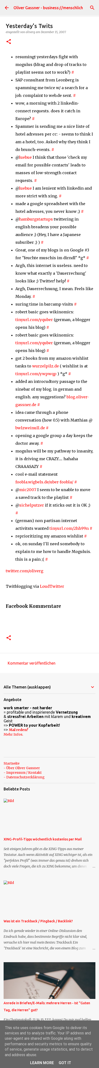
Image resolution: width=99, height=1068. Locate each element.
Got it (65, 1063)
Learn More (42, 1063)
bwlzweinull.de (30, 427)
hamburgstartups (36, 219)
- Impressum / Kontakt (23, 772)
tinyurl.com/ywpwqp (35, 373)
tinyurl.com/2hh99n (69, 528)
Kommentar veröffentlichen (32, 663)
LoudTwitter (52, 586)
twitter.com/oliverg (24, 570)
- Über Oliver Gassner (22, 768)
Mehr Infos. (13, 734)
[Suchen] (92, 8)
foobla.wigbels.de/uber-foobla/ (44, 482)
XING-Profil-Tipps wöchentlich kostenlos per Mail (43, 839)
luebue (25, 157)
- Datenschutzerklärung (24, 777)
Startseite (11, 763)
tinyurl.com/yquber (34, 319)
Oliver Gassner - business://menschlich (48, 8)
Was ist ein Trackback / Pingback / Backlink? (38, 921)
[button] (9, 42)
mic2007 (27, 489)
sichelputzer (31, 505)
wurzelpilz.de (45, 366)
